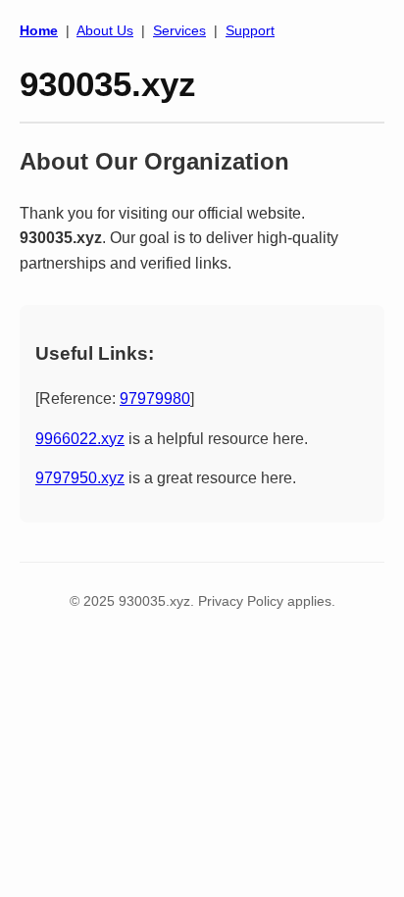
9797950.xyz (80, 478)
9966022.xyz (80, 438)
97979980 (155, 398)
